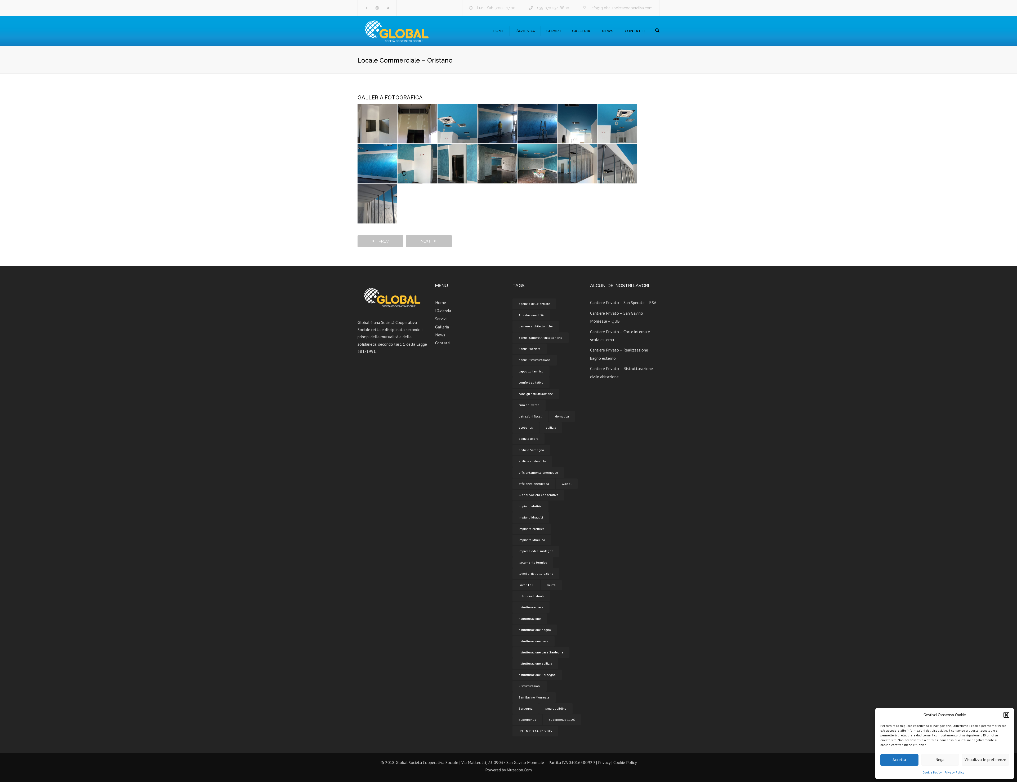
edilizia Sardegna (531, 450)
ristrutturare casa (531, 607)
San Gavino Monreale (534, 697)
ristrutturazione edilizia (535, 663)
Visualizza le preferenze (985, 759)
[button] (1006, 715)
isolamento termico (533, 562)
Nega (940, 759)
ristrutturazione (530, 619)
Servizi (553, 31)
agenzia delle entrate (534, 304)
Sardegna (526, 708)
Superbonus (527, 720)
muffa (551, 585)
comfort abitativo (531, 382)
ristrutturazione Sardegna (537, 675)
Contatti (635, 31)
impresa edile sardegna (536, 551)
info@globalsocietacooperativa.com (622, 8)
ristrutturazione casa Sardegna (541, 652)
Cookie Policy (932, 772)
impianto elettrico (532, 529)
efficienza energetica (534, 484)
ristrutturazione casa (533, 641)
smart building (556, 708)
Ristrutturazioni (530, 686)
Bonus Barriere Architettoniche (541, 338)
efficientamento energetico (538, 473)
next (427, 241)
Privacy (604, 762)
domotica (562, 416)
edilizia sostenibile (532, 461)
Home (498, 31)
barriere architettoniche (536, 326)
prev (382, 241)
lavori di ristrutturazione (536, 573)
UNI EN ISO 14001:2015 (535, 731)
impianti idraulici (531, 517)
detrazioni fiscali (530, 416)
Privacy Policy (954, 772)
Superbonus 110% (562, 720)
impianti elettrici (530, 506)
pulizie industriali (531, 596)
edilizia (551, 427)
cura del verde (529, 405)
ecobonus (526, 427)
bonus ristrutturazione (535, 360)
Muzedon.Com (519, 769)
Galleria (581, 31)
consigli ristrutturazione (536, 394)
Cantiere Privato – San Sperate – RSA (623, 302)
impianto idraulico (532, 540)
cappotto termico (531, 371)
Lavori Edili (526, 585)
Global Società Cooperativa (538, 495)
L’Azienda (525, 31)
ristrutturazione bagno (535, 630)
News (607, 31)
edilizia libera (528, 439)
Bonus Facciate (530, 349)
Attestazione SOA (531, 315)
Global (567, 484)
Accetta (899, 759)
